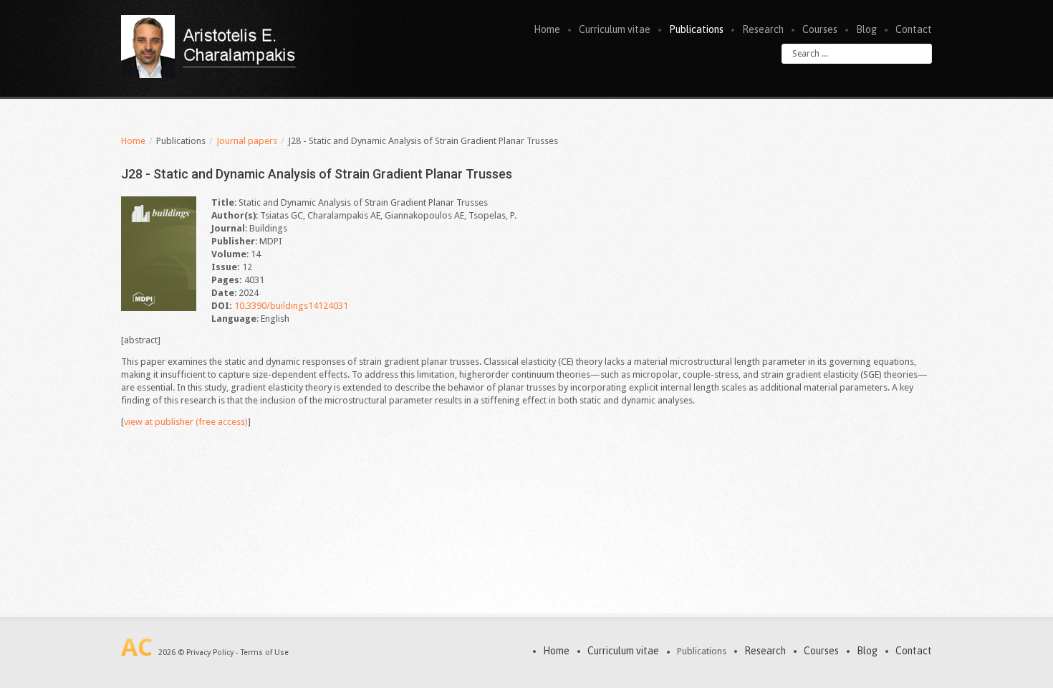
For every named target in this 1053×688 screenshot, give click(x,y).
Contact (913, 29)
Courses (819, 29)
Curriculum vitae (614, 29)
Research (763, 29)
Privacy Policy (210, 652)
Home (547, 29)
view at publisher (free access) (186, 421)
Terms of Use (265, 652)
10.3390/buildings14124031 (291, 305)
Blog (866, 29)
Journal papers (246, 140)
